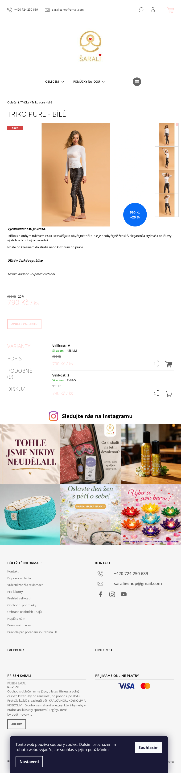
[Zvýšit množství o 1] (158, 361)
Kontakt (13, 571)
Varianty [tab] (18, 346)
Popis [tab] (14, 358)
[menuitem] (55, 81)
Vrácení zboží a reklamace (25, 585)
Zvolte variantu (24, 324)
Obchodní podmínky (21, 605)
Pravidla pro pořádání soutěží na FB (32, 632)
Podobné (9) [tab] (19, 373)
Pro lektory (15, 591)
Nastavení (29, 761)
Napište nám (16, 618)
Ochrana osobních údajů (24, 612)
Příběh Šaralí (16, 683)
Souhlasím (149, 747)
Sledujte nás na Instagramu (97, 416)
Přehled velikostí (18, 598)
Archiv (16, 724)
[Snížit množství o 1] (158, 366)
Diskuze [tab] (17, 389)
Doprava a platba (19, 578)
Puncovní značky (19, 625)
